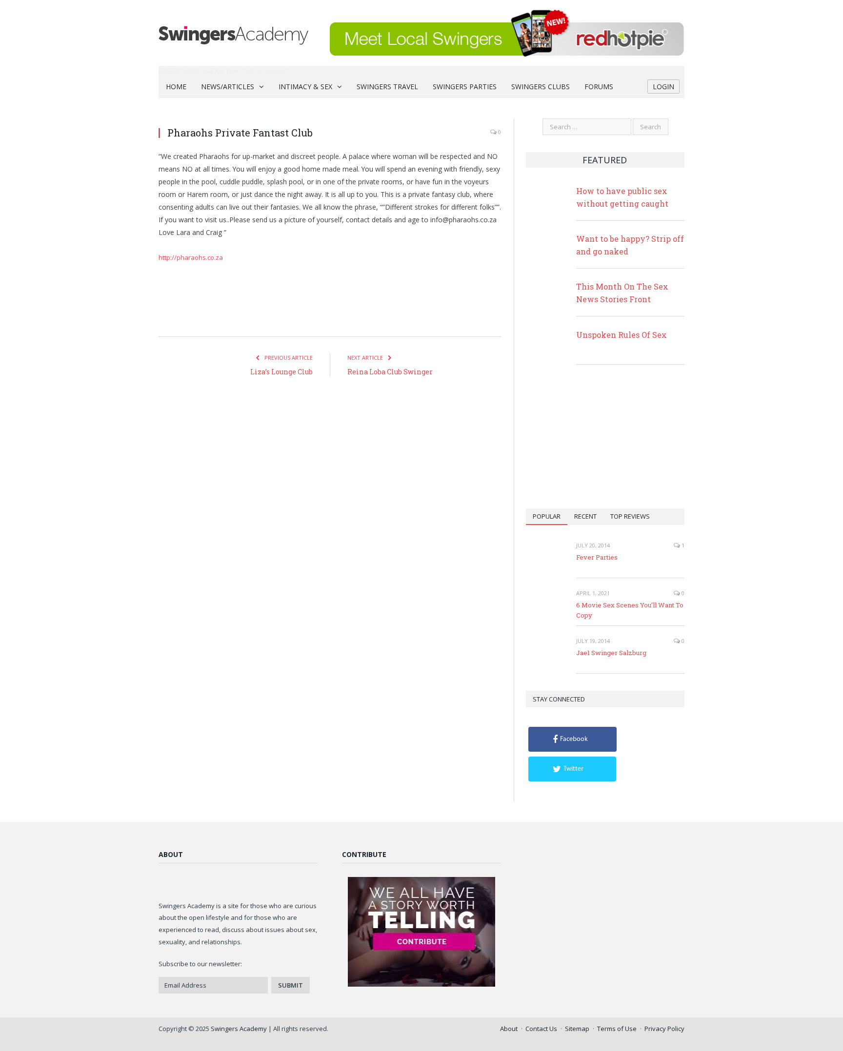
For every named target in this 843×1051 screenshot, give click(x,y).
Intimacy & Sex (305, 86)
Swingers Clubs (540, 86)
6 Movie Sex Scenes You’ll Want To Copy (629, 610)
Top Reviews (630, 516)
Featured (604, 160)
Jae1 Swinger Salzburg (611, 652)
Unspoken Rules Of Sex (621, 335)
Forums (598, 86)
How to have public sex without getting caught (622, 197)
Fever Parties (597, 557)
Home (176, 86)
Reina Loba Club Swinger (390, 371)
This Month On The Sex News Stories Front (622, 292)
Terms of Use (617, 1028)
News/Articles (227, 86)
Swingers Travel (387, 86)
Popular (547, 516)
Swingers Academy (239, 1028)
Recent (585, 516)
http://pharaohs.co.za (191, 257)
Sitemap (577, 1028)
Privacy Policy (664, 1028)
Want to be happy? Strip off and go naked (630, 245)
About (509, 1028)
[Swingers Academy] (233, 32)
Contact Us (541, 1028)
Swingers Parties (465, 86)
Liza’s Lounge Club (281, 371)
